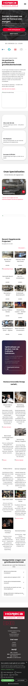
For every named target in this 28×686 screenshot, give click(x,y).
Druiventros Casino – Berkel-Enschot (20, 304)
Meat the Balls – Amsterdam (20, 323)
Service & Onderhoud (14, 634)
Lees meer (7, 265)
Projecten (14, 644)
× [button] (26, 662)
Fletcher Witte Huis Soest (20, 254)
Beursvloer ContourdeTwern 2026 (8, 430)
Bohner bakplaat (20, 463)
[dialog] (14, 673)
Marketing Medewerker (20, 397)
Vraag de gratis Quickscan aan (13, 368)
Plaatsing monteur (7, 523)
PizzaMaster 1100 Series (20, 493)
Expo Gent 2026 (7, 494)
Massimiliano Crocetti (7, 397)
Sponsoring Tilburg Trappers (20, 432)
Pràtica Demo (8, 463)
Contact (14, 642)
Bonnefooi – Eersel (7, 288)
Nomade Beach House (7, 271)
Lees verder (23, 667)
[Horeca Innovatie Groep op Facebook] (5, 623)
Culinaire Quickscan (14, 635)
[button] (14, 572)
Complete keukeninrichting (14, 630)
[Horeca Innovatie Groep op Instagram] (12, 623)
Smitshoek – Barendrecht (20, 288)
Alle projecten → (22, 247)
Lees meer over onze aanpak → (9, 88)
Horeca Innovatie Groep (10, 3)
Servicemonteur (20, 523)
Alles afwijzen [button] (21, 680)
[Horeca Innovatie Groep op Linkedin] (8, 623)
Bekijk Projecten (14, 33)
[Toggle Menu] (25, 3)
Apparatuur (14, 632)
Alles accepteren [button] (8, 680)
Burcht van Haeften (8, 254)
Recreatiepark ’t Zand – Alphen (7, 323)
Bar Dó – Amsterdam (20, 271)
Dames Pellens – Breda (7, 305)
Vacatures (14, 645)
